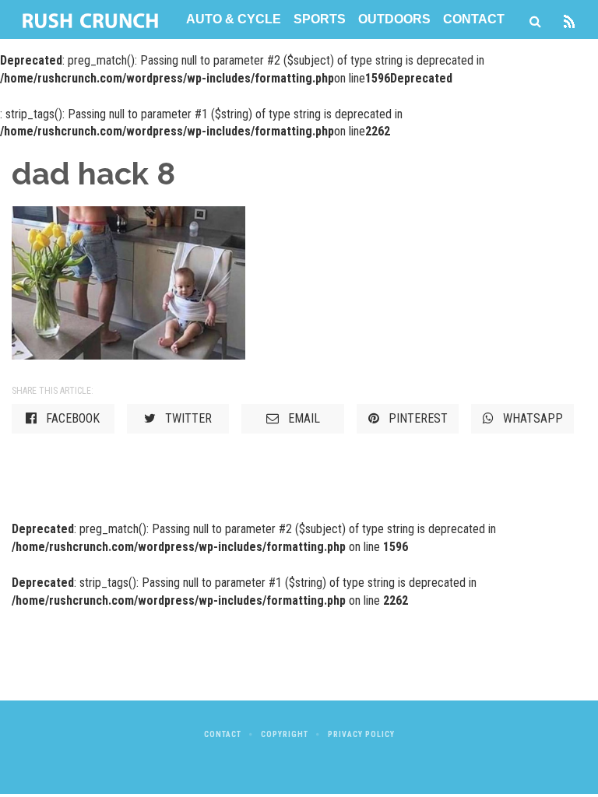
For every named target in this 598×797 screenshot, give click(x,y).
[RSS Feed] (569, 19)
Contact (474, 19)
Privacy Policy (361, 734)
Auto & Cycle (233, 19)
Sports (320, 19)
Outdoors (394, 19)
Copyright (284, 734)
